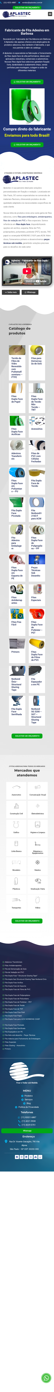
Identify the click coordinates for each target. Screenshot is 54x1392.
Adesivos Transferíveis (16, 456)
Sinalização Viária (38, 889)
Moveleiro (16, 870)
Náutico (38, 870)
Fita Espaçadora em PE (36, 682)
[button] (50, 14)
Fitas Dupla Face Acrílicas (17, 432)
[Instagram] (22, 1157)
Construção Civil (16, 814)
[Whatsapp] (31, 1157)
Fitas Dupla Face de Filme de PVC (37, 656)
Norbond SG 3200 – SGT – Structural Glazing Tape (36, 716)
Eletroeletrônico (38, 814)
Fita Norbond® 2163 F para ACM (36, 514)
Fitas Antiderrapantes (16, 600)
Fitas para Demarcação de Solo (36, 361)
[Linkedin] (26, 1157)
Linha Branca (16, 851)
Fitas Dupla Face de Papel (17, 399)
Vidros (37, 908)
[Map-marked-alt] (36, 1157)
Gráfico (16, 832)
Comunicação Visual (38, 795)
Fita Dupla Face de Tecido (36, 483)
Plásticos (16, 889)
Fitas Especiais (36, 598)
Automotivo (16, 795)
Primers (15, 652)
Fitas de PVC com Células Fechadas (36, 457)
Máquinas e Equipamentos (37, 852)
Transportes (16, 908)
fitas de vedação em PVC (14, 220)
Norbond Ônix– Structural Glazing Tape (16, 684)
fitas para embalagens (27, 217)
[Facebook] (17, 1157)
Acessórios (36, 429)
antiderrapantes (45, 217)
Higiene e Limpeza (37, 832)
